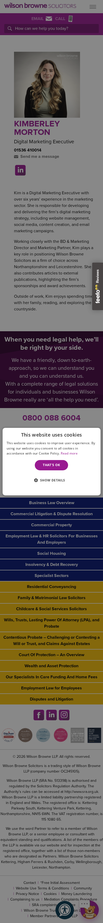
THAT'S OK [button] (51, 465)
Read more (69, 453)
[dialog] (52, 461)
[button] (51, 479)
